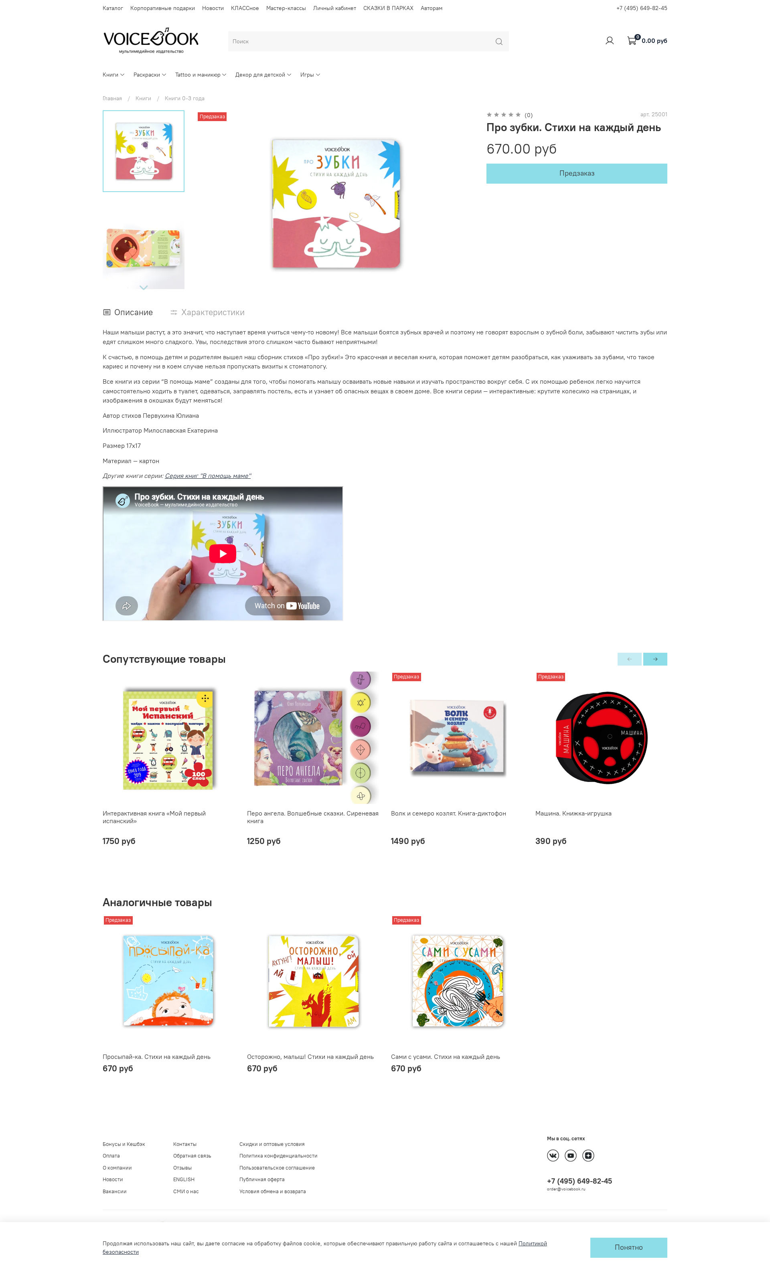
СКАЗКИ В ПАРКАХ (388, 8)
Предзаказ (577, 173)
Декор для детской (260, 74)
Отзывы (182, 1168)
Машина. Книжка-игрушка (573, 813)
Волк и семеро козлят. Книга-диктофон (448, 813)
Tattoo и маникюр (198, 74)
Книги (110, 74)
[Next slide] (143, 287)
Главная (112, 98)
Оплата (111, 1156)
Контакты (185, 1144)
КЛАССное (245, 8)
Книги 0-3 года (185, 98)
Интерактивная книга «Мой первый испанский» (154, 817)
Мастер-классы (286, 8)
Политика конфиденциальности (278, 1156)
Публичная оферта (262, 1179)
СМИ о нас (186, 1191)
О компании (117, 1168)
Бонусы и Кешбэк (124, 1144)
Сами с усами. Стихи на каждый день (445, 1056)
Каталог (113, 8)
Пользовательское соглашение (277, 1168)
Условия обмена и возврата (272, 1191)
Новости (213, 8)
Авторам (432, 8)
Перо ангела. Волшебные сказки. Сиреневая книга (313, 817)
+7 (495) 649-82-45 (641, 8)
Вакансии (115, 1191)
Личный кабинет (334, 8)
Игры (307, 74)
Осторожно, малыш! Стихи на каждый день (310, 1056)
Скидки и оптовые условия (272, 1144)
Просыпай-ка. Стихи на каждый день (157, 1056)
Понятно (629, 1247)
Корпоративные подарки (162, 8)
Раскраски (147, 74)
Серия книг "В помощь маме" (208, 476)
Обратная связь (192, 1156)
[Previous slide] (209, 203)
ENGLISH (184, 1179)
